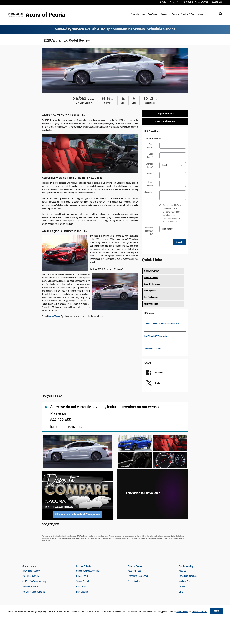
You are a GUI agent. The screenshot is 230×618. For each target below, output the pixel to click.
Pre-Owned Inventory (30, 576)
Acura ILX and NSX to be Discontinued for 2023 (161, 323)
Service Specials (83, 581)
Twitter (158, 383)
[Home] (16, 14)
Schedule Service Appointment (88, 571)
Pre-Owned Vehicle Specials (33, 591)
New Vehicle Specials (30, 586)
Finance (175, 14)
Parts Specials (82, 591)
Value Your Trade (151, 304)
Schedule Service (161, 29)
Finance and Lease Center (138, 576)
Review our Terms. (199, 611)
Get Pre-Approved (151, 297)
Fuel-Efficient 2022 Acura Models (156, 336)
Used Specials (150, 290)
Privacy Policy (182, 611)
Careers (182, 586)
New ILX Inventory (151, 271)
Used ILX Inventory (152, 284)
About (200, 14)
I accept (216, 611)
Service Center (82, 576)
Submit (179, 242)
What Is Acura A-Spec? (152, 348)
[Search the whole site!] (220, 14)
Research (164, 14)
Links (181, 591)
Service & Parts (188, 14)
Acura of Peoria (54, 316)
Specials (135, 14)
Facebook (159, 372)
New (143, 14)
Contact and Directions (188, 576)
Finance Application (135, 581)
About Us (182, 571)
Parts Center (81, 586)
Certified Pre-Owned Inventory (34, 581)
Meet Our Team (185, 581)
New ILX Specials (151, 277)
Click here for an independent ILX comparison (77, 514)
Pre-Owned (153, 14)
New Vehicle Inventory (31, 571)
